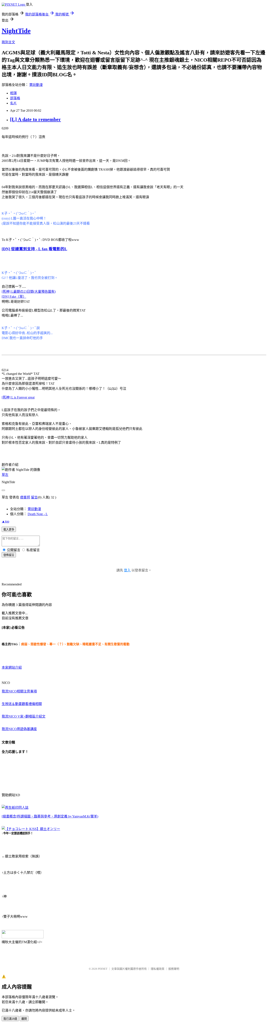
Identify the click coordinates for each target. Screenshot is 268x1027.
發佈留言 (8, 555)
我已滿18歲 (10, 1018)
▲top (5, 521)
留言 (34, 497)
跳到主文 (8, 42)
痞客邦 (25, 497)
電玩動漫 (36, 85)
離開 (24, 1018)
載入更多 (8, 529)
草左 (5, 474)
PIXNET (102, 968)
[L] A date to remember (35, 119)
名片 (13, 103)
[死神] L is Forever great (18, 397)
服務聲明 (173, 968)
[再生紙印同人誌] (15, 807)
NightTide (16, 30)
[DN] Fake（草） (14, 296)
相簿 (13, 93)
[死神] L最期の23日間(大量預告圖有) (29, 291)
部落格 (15, 98)
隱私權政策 (157, 968)
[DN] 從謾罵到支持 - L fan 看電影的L (34, 249)
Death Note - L (38, 514)
